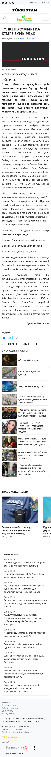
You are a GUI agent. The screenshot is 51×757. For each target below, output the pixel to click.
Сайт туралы (7, 711)
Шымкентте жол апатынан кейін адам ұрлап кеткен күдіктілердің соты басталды (24, 659)
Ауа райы (6, 742)
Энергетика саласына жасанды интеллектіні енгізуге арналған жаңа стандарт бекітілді (23, 673)
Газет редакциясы (10, 705)
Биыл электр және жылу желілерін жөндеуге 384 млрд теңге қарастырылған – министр (22, 688)
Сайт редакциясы (10, 708)
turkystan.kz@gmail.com (19, 732)
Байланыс (6, 702)
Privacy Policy (8, 713)
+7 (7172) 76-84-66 (14, 729)
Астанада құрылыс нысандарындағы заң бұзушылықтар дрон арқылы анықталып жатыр (25, 603)
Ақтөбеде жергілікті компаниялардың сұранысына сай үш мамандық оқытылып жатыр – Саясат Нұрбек (24, 588)
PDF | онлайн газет (11, 737)
